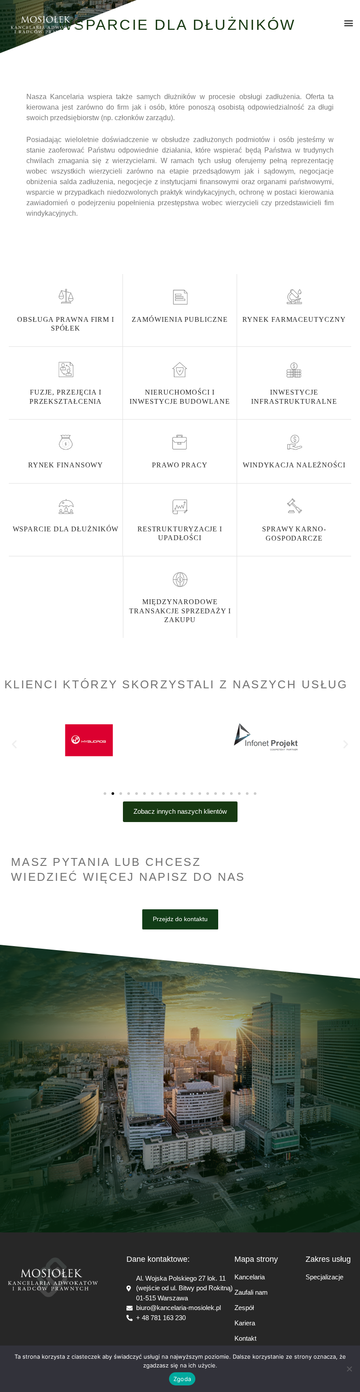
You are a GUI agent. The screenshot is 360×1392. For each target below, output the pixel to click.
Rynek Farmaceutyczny (294, 319)
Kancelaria (249, 1277)
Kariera (244, 1323)
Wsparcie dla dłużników (66, 529)
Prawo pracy (180, 465)
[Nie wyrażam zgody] (349, 1368)
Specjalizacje (324, 1277)
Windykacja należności (294, 465)
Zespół (244, 1307)
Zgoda (182, 1378)
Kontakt (245, 1338)
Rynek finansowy (66, 465)
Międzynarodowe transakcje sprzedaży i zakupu (180, 611)
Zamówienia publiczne (179, 319)
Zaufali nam (251, 1292)
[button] (348, 23)
